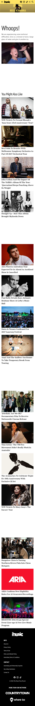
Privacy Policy (7, 647)
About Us (6, 644)
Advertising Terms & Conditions (12, 657)
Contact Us (6, 672)
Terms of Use (7, 650)
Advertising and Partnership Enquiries (13, 665)
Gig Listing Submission (9, 669)
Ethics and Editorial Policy (10, 654)
